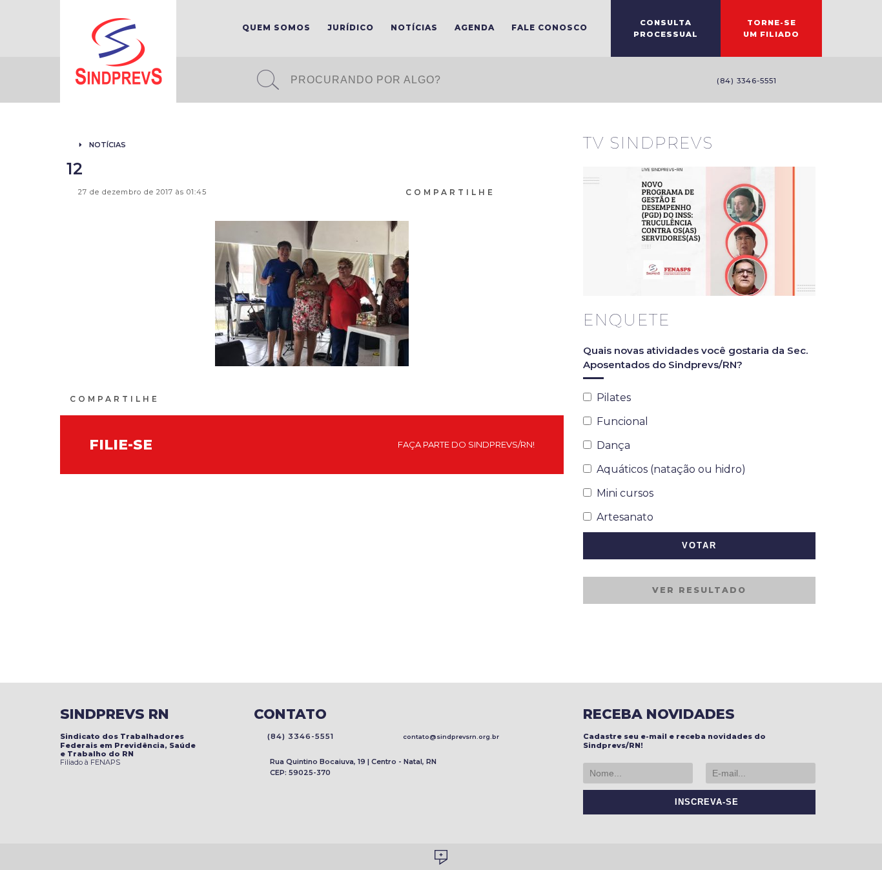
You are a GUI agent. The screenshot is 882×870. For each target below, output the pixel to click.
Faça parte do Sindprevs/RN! (463, 444)
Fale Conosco (549, 27)
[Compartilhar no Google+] (551, 191)
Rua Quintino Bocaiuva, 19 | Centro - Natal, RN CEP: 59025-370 (353, 767)
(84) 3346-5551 (744, 80)
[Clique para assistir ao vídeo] (699, 231)
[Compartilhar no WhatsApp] (505, 191)
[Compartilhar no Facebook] (520, 191)
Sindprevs (118, 51)
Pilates (611, 397)
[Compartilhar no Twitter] (536, 191)
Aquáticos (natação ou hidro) (668, 469)
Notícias (414, 27)
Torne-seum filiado (771, 28)
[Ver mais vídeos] (808, 144)
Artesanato (622, 517)
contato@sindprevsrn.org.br (449, 736)
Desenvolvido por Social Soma (441, 857)
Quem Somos (276, 27)
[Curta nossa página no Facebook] (796, 81)
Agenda (475, 27)
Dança (610, 445)
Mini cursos (622, 493)
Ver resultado (699, 590)
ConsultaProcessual (665, 28)
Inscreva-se (703, 802)
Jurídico (350, 27)
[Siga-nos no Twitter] (815, 81)
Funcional (619, 421)
